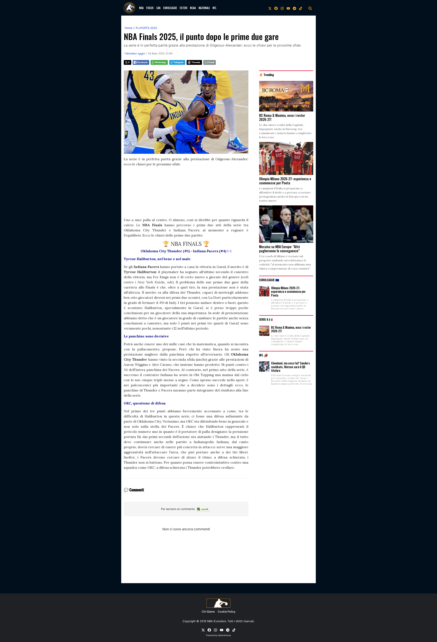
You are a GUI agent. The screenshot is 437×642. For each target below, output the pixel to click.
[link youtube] (288, 8)
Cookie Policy (226, 611)
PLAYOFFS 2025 (146, 28)
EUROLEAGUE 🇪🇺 (269, 280)
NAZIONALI (204, 8)
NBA (141, 8)
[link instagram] (282, 8)
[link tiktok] (301, 8)
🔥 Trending (266, 74)
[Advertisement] (186, 193)
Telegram (178, 62)
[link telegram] (294, 8)
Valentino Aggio (134, 53)
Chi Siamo (208, 611)
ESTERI (183, 8)
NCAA (193, 8)
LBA (158, 8)
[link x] (270, 8)
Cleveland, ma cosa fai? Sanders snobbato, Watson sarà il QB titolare (290, 367)
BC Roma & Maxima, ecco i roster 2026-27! (291, 329)
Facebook (142, 62)
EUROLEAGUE (170, 8)
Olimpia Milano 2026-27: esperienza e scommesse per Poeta (288, 291)
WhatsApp (160, 62)
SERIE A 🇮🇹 (266, 319)
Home (128, 28)
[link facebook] (276, 8)
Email (211, 62)
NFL (214, 8)
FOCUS (150, 8)
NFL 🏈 (263, 355)
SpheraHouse (224, 635)
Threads (195, 62)
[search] (310, 8)
